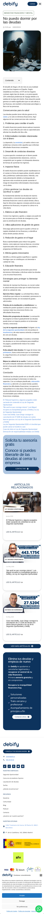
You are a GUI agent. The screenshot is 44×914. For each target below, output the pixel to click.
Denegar (22, 901)
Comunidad (7, 802)
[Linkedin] (22, 766)
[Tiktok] (4, 766)
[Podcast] (13, 766)
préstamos (7, 352)
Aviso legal (34, 911)
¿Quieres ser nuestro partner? (13, 816)
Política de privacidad (24, 911)
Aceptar (22, 895)
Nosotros (6, 798)
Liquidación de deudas (11, 782)
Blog (4, 805)
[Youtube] (18, 766)
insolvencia (7, 332)
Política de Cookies (12, 911)
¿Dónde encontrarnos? (10, 789)
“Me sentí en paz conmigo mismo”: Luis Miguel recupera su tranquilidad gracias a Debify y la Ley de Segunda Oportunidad (21, 409)
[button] (41, 875)
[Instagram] (9, 766)
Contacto (6, 812)
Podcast (5, 809)
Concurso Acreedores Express (13, 778)
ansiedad (19, 142)
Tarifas (5, 785)
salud (5, 117)
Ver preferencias (22, 906)
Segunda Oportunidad (10, 774)
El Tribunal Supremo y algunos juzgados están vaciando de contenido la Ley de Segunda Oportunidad (20, 402)
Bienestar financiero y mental (18, 13)
